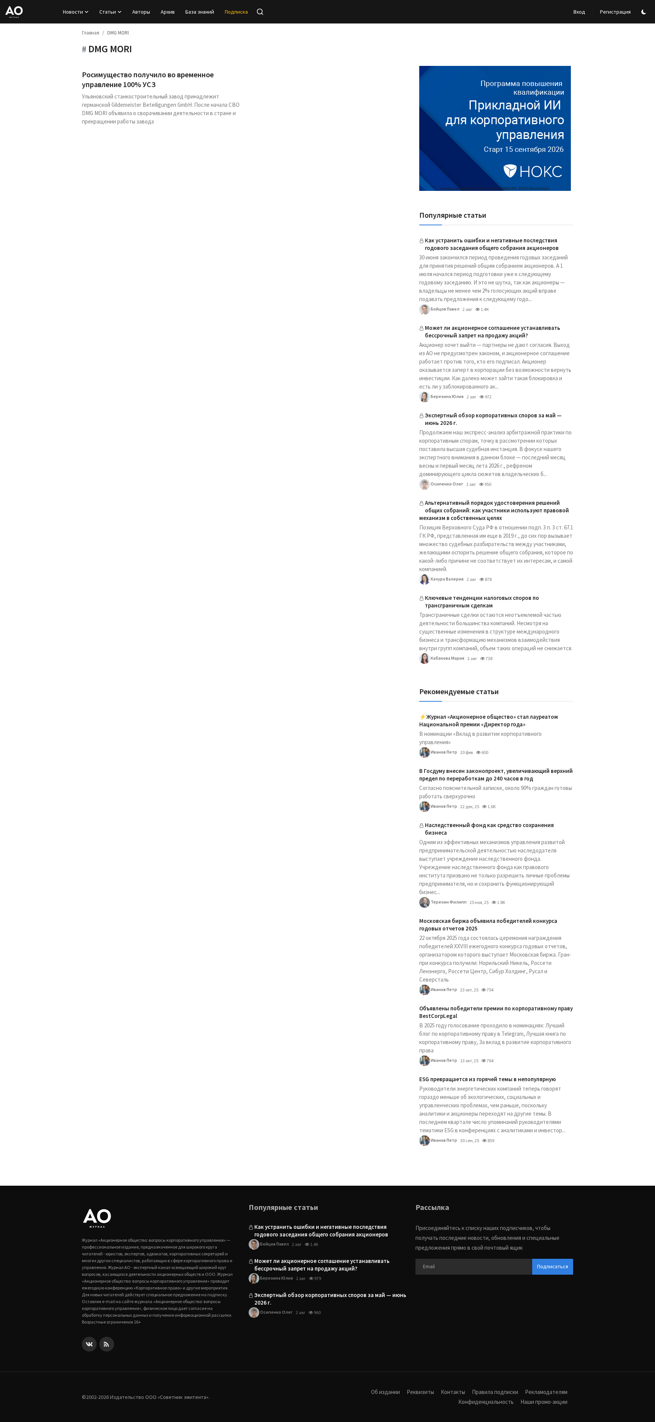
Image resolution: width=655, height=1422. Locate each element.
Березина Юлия (447, 396)
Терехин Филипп (448, 902)
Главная (90, 33)
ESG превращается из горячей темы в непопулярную (487, 1079)
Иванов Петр (443, 752)
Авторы (141, 11)
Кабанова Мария (447, 658)
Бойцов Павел (444, 309)
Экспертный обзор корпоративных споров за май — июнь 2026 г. (493, 419)
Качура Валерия (447, 579)
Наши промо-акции (543, 1401)
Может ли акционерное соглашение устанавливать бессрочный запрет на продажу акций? (492, 331)
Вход (579, 11)
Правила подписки (495, 1391)
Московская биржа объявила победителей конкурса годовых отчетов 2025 (488, 924)
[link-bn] (495, 128)
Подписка (236, 11)
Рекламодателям (546, 1391)
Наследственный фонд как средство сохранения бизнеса (489, 828)
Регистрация (615, 11)
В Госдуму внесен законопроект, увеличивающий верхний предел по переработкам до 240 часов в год (496, 774)
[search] (260, 12)
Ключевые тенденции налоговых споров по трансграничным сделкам (482, 601)
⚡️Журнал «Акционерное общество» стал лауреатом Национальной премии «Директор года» (488, 720)
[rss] (106, 1344)
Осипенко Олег (446, 484)
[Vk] (89, 1344)
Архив (168, 11)
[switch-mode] (644, 11)
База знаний (199, 11)
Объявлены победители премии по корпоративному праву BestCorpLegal (496, 1012)
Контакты (453, 1391)
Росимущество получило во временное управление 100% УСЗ (148, 79)
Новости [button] (73, 11)
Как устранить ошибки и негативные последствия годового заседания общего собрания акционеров (492, 244)
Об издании (385, 1391)
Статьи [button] (107, 11)
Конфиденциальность (486, 1401)
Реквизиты (420, 1391)
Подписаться (552, 1266)
